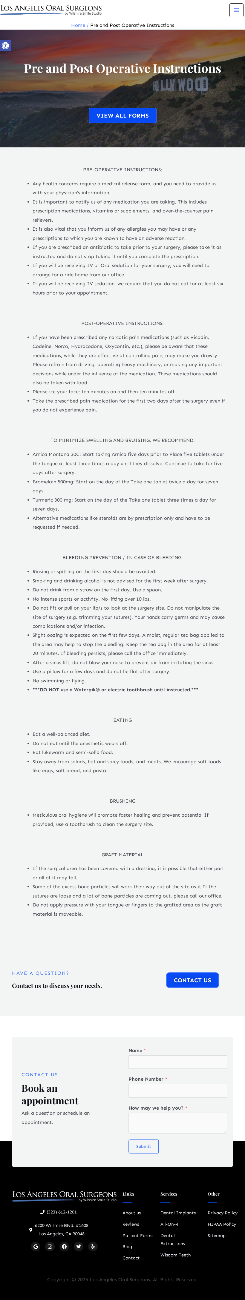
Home (78, 25)
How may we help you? (157, 1108)
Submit (143, 1146)
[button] (5, 45)
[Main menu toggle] (236, 10)
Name (137, 1050)
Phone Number (147, 1079)
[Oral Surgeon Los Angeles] (51, 10)
